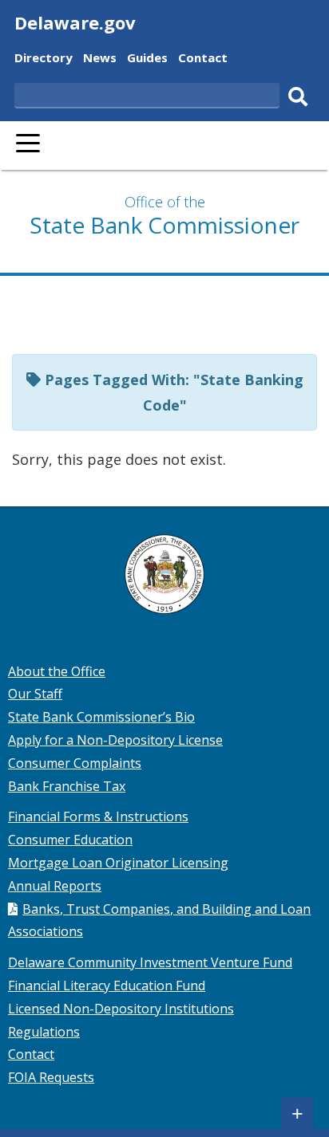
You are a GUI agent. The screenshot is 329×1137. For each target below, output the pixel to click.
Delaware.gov (75, 22)
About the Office (56, 671)
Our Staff (35, 693)
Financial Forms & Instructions (98, 816)
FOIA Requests (51, 1077)
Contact (203, 59)
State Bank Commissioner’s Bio (101, 717)
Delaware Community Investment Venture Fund (150, 962)
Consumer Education (70, 839)
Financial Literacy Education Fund (106, 985)
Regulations (44, 1032)
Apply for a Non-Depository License (115, 740)
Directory (43, 59)
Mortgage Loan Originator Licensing (118, 862)
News (100, 59)
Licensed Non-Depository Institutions (121, 1008)
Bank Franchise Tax (66, 786)
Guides (147, 59)
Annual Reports (54, 886)
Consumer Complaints (74, 763)
